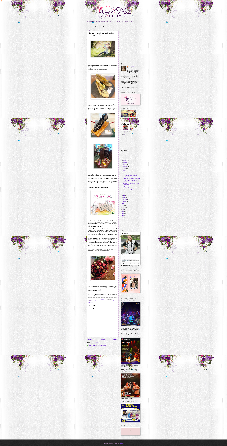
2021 (123, 205)
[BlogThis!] (108, 299)
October (125, 164)
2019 (123, 209)
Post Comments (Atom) (97, 342)
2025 (123, 155)
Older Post (116, 339)
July (124, 170)
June (124, 172)
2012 (123, 223)
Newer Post (90, 339)
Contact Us (106, 27)
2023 (123, 158)
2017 (123, 213)
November (125, 162)
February (125, 199)
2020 (123, 207)
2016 (123, 215)
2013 (123, 221)
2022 (123, 203)
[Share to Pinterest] (111, 299)
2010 (123, 226)
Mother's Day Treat (109, 300)
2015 (123, 217)
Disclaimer (97, 27)
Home (90, 27)
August (124, 168)
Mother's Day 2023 (101, 300)
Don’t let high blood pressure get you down (131, 178)
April (124, 195)
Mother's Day (94, 300)
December (125, 160)
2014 (123, 219)
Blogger (121, 443)
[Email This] (107, 299)
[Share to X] (109, 299)
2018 (123, 211)
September (125, 166)
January (124, 201)
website (113, 289)
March (124, 197)
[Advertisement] (128, 36)
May (124, 174)
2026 (123, 153)
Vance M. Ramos (131, 66)
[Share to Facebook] (110, 299)
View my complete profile (126, 89)
